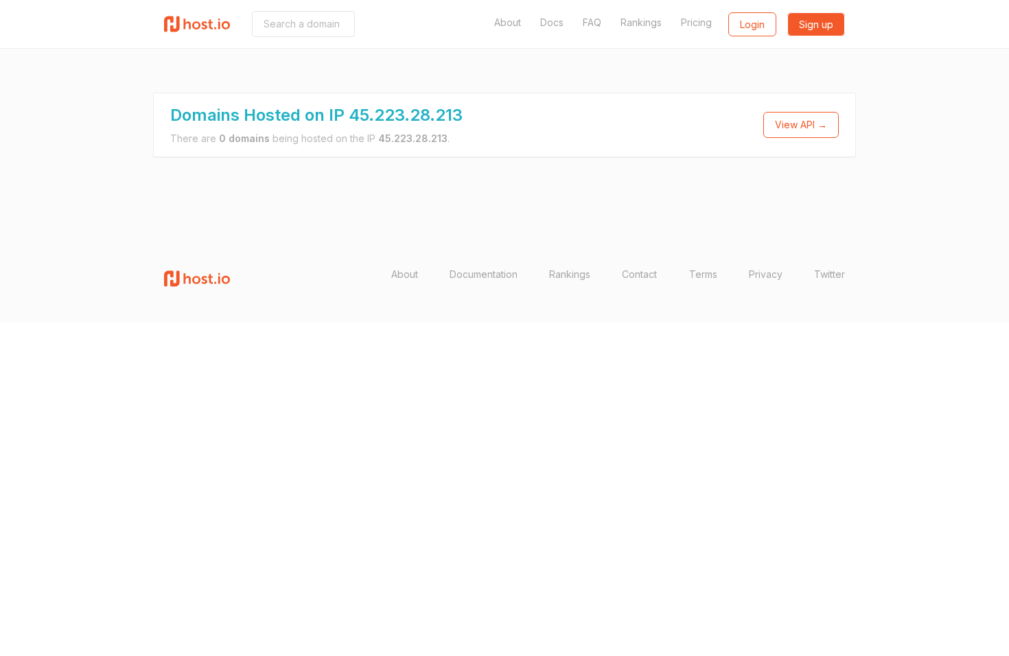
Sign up (816, 24)
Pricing (696, 22)
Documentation (484, 274)
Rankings (641, 22)
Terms (703, 274)
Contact (639, 274)
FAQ (592, 22)
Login (752, 24)
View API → (801, 124)
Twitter (829, 274)
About (507, 22)
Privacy (765, 274)
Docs (552, 22)
